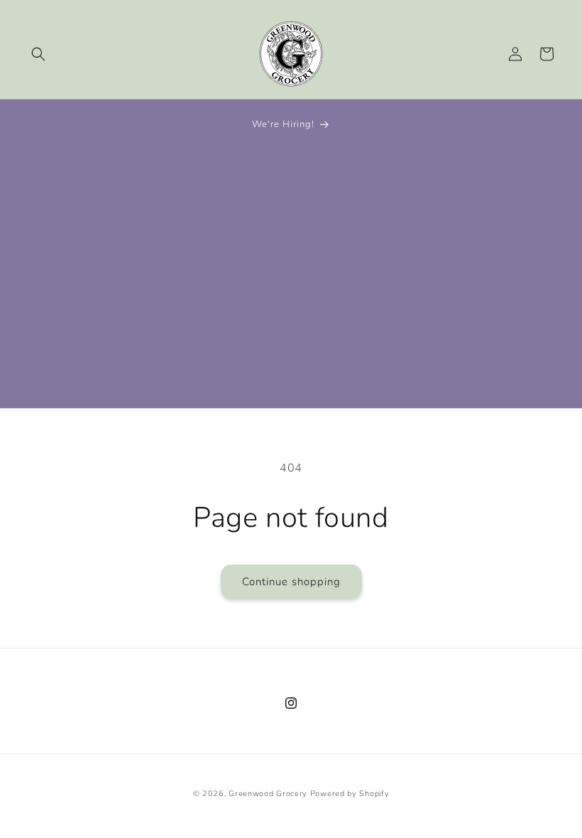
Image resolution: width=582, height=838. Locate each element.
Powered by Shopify (350, 793)
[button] (38, 54)
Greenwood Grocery (268, 793)
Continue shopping (291, 582)
